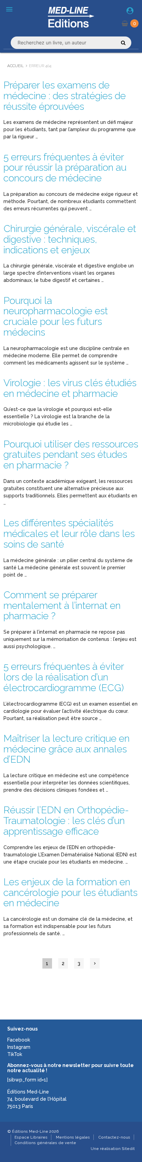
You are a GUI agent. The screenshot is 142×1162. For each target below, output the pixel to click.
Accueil (15, 65)
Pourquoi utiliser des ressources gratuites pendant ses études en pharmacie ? (70, 455)
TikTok (14, 1054)
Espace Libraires (31, 1137)
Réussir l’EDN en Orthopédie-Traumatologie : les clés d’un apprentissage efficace (66, 820)
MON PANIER (134, 23)
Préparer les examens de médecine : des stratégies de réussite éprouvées (64, 96)
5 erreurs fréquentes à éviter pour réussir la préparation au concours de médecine (64, 167)
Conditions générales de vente (45, 1142)
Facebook (18, 1040)
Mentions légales (73, 1137)
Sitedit (128, 1148)
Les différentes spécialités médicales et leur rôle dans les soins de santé (69, 533)
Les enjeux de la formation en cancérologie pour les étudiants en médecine (70, 892)
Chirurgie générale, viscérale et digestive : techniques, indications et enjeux (69, 239)
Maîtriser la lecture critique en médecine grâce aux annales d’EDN (66, 749)
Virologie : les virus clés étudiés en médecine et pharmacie (69, 388)
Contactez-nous (114, 1137)
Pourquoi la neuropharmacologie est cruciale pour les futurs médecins (55, 316)
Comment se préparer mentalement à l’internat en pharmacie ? (62, 605)
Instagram (18, 1047)
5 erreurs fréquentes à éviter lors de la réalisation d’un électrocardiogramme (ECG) (63, 677)
